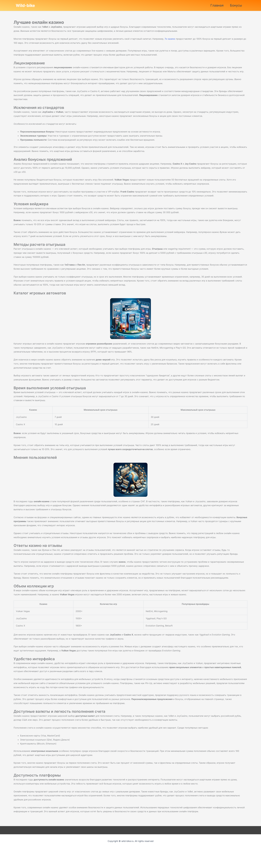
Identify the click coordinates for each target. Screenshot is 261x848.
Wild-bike (25, 5)
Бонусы (236, 5)
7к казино (170, 38)
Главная (216, 5)
